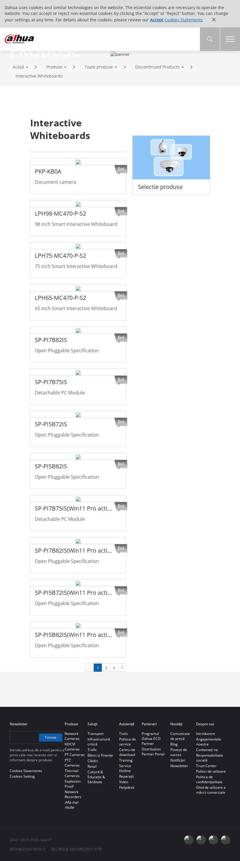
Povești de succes (178, 752)
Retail (92, 766)
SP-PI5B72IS (51, 424)
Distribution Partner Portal (153, 752)
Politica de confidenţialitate (209, 779)
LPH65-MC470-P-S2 (60, 298)
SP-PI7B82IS (51, 340)
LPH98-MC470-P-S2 (60, 213)
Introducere (205, 733)
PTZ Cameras (72, 763)
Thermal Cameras (72, 773)
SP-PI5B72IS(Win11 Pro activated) (74, 593)
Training (126, 760)
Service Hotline (125, 768)
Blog (174, 744)
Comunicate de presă (180, 736)
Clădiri (93, 760)
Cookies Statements (183, 20)
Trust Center (206, 765)
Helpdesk (126, 787)
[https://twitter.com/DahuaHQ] (188, 840)
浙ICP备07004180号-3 (27, 849)
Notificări (177, 760)
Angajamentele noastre (208, 742)
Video (123, 781)
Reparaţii (126, 776)
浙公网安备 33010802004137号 (76, 849)
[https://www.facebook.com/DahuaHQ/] (201, 840)
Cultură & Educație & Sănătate (96, 776)
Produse (54, 67)
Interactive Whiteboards (39, 76)
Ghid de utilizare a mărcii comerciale (211, 790)
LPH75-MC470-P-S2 (60, 255)
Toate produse (99, 67)
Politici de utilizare (211, 771)
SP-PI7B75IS (51, 382)
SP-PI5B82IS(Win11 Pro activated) (74, 635)
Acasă (18, 67)
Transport (96, 733)
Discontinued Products (157, 67)
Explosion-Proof (73, 784)
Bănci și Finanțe (100, 755)
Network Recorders (73, 794)
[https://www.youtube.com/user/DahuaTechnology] (213, 840)
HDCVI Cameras (72, 747)
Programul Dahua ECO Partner (151, 738)
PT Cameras (75, 754)
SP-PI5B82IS (51, 466)
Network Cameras (72, 736)
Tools (123, 733)
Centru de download (127, 752)
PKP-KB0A (48, 171)
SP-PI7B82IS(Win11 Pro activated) (74, 550)
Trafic (92, 749)
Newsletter (179, 765)
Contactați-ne (207, 749)
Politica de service (127, 742)
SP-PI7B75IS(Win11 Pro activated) (74, 508)
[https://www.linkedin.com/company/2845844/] (225, 840)
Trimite (50, 737)
